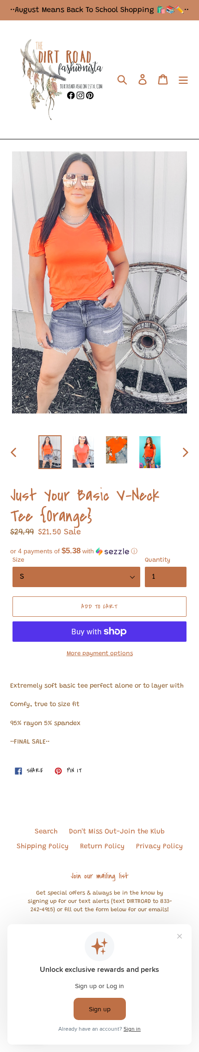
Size (18, 560)
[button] (99, 551)
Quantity (157, 560)
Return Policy (102, 846)
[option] (50, 452)
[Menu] (183, 79)
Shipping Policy (42, 846)
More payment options (100, 654)
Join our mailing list (100, 876)
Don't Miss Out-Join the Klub (117, 831)
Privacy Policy (159, 846)
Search (46, 831)
